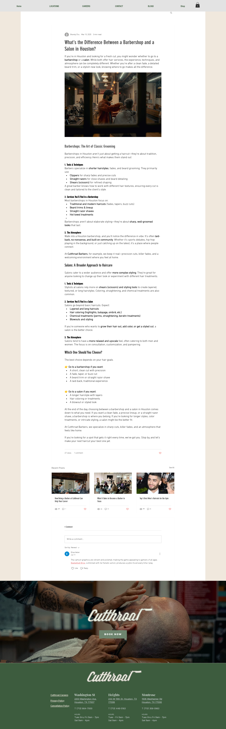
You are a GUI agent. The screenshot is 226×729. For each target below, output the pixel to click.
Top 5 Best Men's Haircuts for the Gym (154, 498)
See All (171, 468)
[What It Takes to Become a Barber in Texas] (113, 483)
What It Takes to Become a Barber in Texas (111, 500)
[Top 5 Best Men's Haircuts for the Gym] (155, 483)
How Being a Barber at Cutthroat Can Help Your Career (69, 500)
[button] (63, 6)
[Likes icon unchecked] (72, 568)
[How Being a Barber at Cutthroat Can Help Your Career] (70, 483)
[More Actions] (159, 553)
